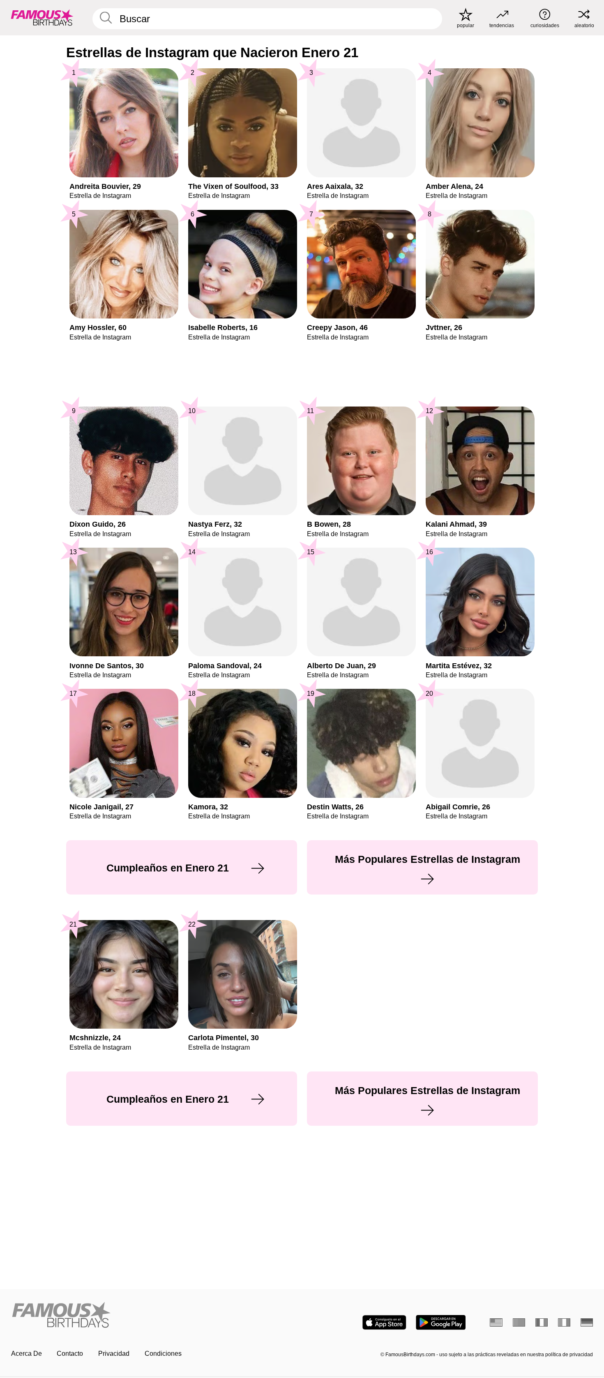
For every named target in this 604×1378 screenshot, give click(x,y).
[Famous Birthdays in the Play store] (441, 1322)
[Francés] (541, 1322)
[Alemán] (587, 1322)
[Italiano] (564, 1322)
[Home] (154, 1315)
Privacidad (113, 1353)
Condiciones (163, 1353)
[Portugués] (519, 1322)
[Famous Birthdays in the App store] (384, 1322)
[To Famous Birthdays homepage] (42, 17)
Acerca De (26, 1353)
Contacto (70, 1353)
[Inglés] (496, 1322)
